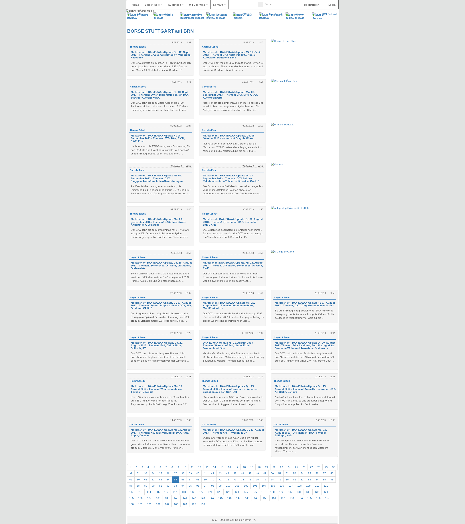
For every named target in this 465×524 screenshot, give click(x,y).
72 (227, 479)
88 (138, 485)
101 (237, 485)
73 (235, 479)
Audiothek (175, 4)
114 (149, 491)
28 (318, 467)
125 (246, 491)
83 (309, 479)
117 (175, 491)
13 (207, 467)
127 (263, 491)
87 (130, 485)
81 (294, 479)
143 (203, 498)
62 (153, 479)
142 (194, 498)
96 (197, 485)
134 (326, 491)
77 (264, 479)
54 (302, 473)
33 (145, 473)
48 (257, 473)
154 (300, 498)
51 (279, 473)
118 (184, 491)
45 (235, 473)
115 (157, 491)
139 (167, 498)
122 (219, 491)
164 (185, 504)
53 (294, 473)
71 (220, 479)
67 (190, 479)
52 (287, 473)
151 (274, 498)
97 (205, 485)
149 (256, 498)
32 (138, 473)
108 (299, 485)
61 (145, 479)
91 (160, 485)
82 (302, 479)
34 (153, 473)
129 (281, 491)
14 (214, 467)
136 (140, 498)
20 (259, 467)
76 (257, 479)
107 (290, 485)
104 (264, 485)
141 (185, 498)
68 (197, 479)
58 (331, 473)
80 (287, 479)
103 (255, 485)
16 (229, 467)
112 (131, 491)
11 (192, 467)
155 (309, 498)
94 (182, 485)
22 (274, 467)
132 (308, 491)
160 (149, 504)
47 (249, 473)
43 (220, 473)
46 (242, 473)
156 (318, 498)
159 (140, 504)
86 (331, 479)
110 (317, 485)
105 (273, 485)
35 (160, 473)
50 (272, 473)
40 (197, 473)
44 (227, 473)
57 (324, 473)
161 (158, 504)
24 (289, 467)
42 (212, 473)
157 (327, 498)
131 (299, 491)
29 (326, 467)
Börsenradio (153, 4)
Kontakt (218, 4)
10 (184, 467)
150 (265, 498)
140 (176, 498)
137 (149, 498)
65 (175, 479)
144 (211, 498)
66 (182, 479)
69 (205, 479)
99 (220, 485)
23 (281, 467)
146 (229, 498)
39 (190, 473)
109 (308, 485)
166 (203, 504)
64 (168, 479)
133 (317, 491)
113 (140, 491)
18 (244, 467)
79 (279, 479)
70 (212, 479)
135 (131, 498)
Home (135, 4)
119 (192, 491)
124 (237, 491)
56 (317, 473)
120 (201, 491)
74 (242, 479)
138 (158, 498)
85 (324, 479)
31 (130, 473)
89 (145, 485)
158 (131, 504)
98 (212, 485)
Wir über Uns (197, 4)
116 (166, 491)
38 (182, 473)
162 (167, 504)
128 (272, 491)
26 (303, 467)
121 (210, 491)
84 (317, 479)
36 (168, 473)
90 (153, 485)
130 (290, 491)
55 (309, 473)
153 (292, 498)
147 (238, 498)
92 (168, 485)
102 (246, 485)
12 (199, 467)
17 (236, 467)
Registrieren (311, 4)
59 (130, 479)
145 (220, 498)
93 (175, 485)
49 (264, 473)
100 (228, 485)
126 (254, 491)
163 (176, 504)
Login (332, 4)
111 (326, 485)
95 (190, 485)
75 (249, 479)
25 (296, 467)
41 (205, 473)
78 (272, 479)
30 (333, 467)
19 (251, 467)
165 (194, 504)
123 (228, 491)
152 (283, 498)
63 (160, 479)
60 (138, 479)
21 (266, 467)
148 (247, 498)
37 (175, 473)
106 (282, 485)
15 (222, 467)
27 (311, 467)
